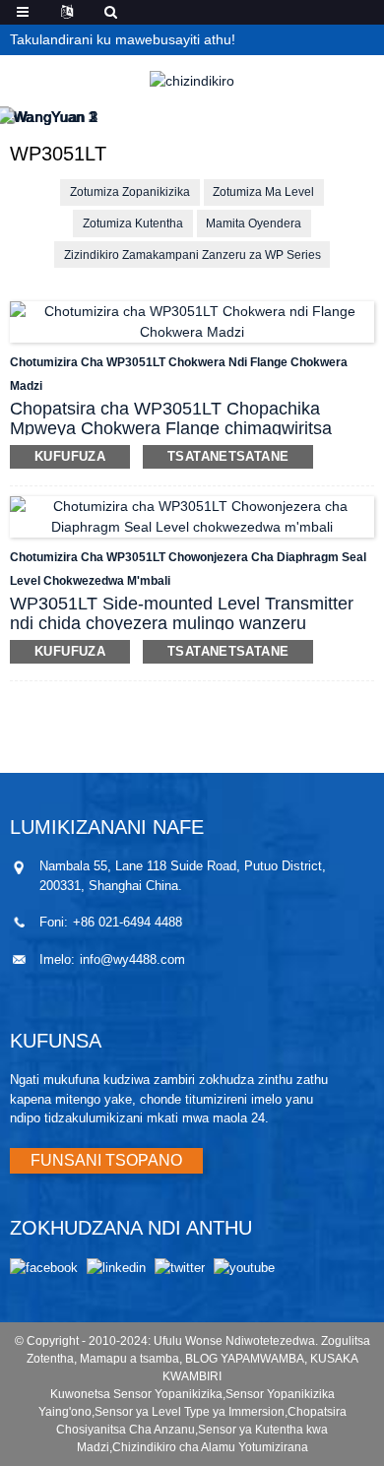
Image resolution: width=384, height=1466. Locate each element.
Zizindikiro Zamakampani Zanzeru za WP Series (192, 255)
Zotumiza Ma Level (263, 192)
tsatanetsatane (227, 456)
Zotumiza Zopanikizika (130, 192)
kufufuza (69, 456)
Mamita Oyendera (253, 223)
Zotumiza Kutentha (133, 223)
